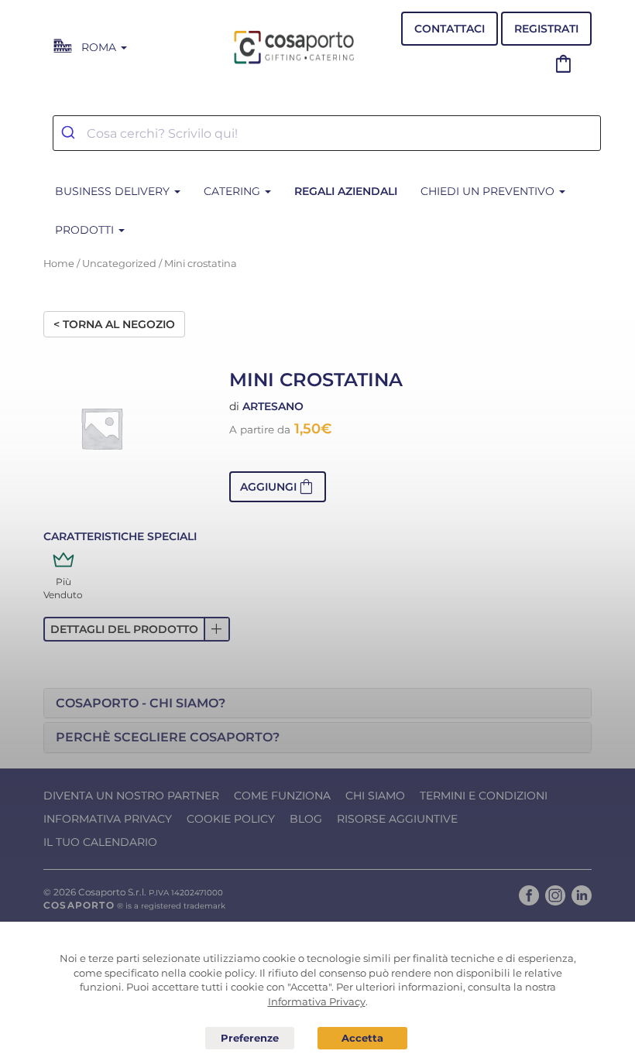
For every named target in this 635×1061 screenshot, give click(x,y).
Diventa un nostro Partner (131, 796)
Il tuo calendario (100, 842)
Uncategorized (119, 263)
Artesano (273, 406)
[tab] (317, 703)
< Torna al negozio (114, 324)
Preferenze (250, 1038)
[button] (277, 486)
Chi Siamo (375, 796)
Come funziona (282, 796)
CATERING (233, 191)
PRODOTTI (86, 230)
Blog (306, 819)
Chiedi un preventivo (489, 191)
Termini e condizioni (483, 796)
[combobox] (327, 133)
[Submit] (70, 133)
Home (58, 263)
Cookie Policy (231, 819)
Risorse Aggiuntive (397, 819)
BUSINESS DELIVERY (114, 191)
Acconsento (362, 1038)
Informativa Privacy (107, 819)
